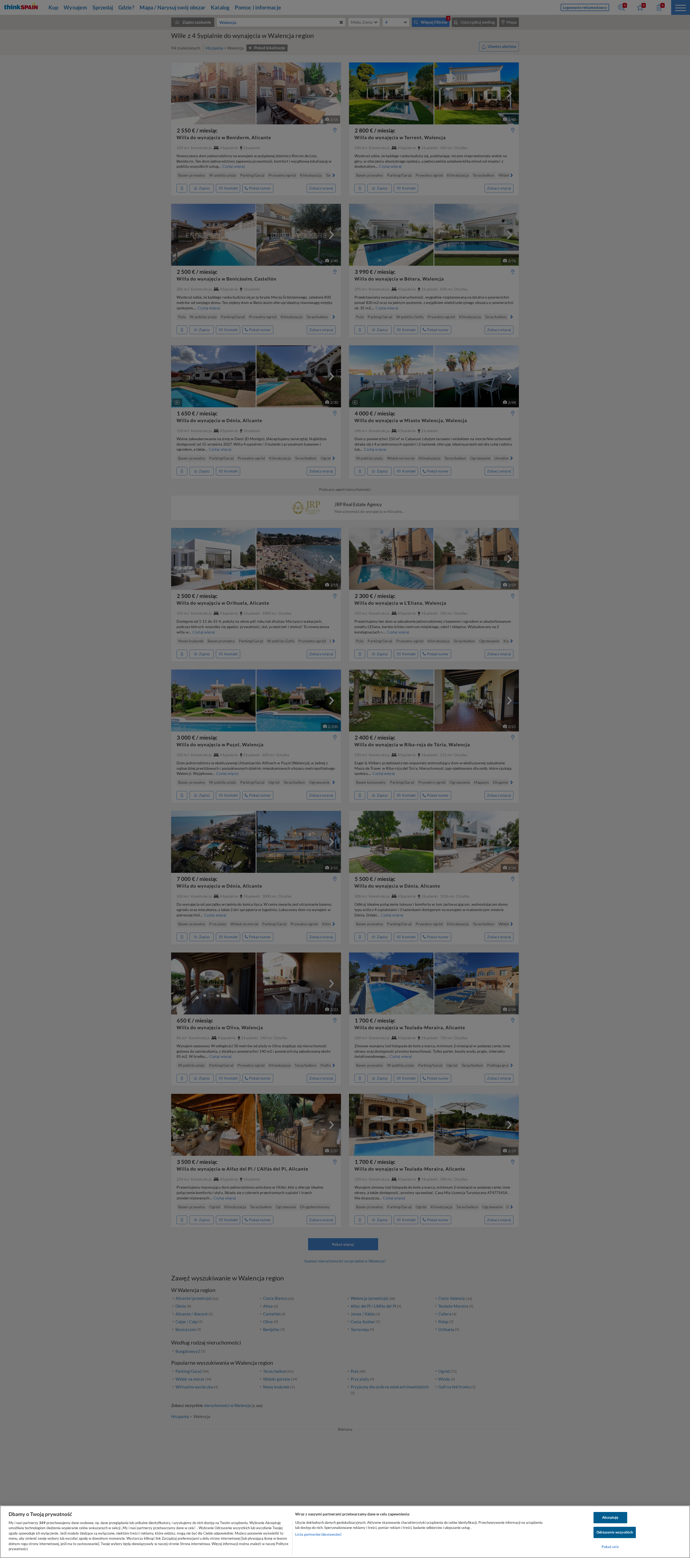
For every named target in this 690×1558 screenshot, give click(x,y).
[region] (345, 1532)
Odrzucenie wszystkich (614, 1532)
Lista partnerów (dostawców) (318, 1534)
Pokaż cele (610, 1547)
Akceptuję (610, 1517)
